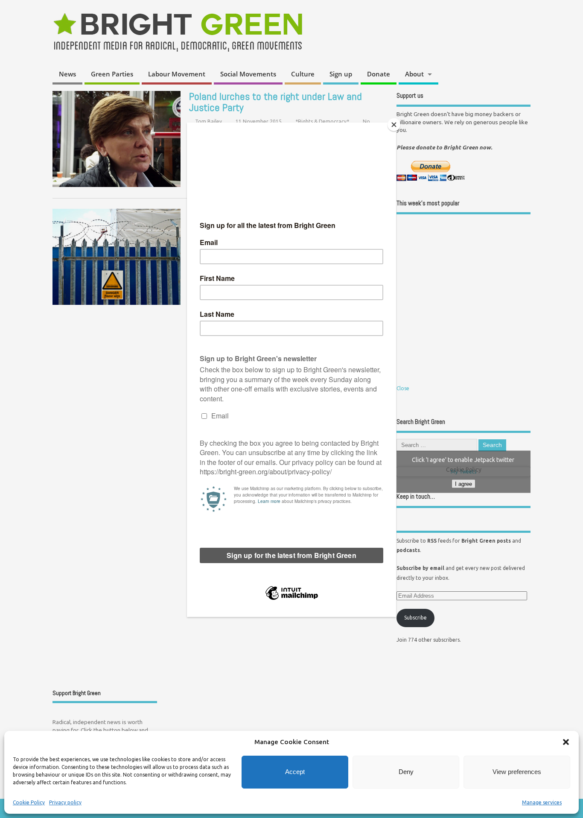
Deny (406, 771)
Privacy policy (65, 802)
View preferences (517, 771)
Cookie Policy (29, 802)
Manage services (542, 802)
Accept (295, 771)
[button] (566, 742)
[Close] (394, 124)
